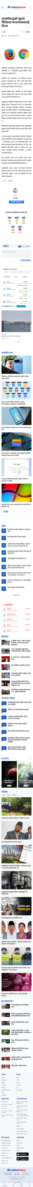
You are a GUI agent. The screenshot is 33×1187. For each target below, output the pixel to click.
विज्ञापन (18, 1146)
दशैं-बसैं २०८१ (5, 1163)
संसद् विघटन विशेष (6, 1146)
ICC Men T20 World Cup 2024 (7, 1105)
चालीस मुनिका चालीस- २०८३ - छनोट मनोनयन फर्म (22, 1115)
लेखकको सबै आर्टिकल (16, 202)
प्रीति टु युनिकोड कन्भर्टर (21, 1131)
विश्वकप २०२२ (5, 1161)
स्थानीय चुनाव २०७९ (6, 1151)
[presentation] (15, 342)
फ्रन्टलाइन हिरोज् (20, 1129)
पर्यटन (17, 1080)
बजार (17, 1078)
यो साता (8, 795)
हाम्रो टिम (18, 1141)
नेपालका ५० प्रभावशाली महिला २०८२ (21, 1102)
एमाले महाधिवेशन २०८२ (7, 1158)
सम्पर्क (17, 1151)
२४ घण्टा (3, 795)
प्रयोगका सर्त (19, 1143)
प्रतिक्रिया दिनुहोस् (25, 260)
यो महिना (14, 795)
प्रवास (3, 1093)
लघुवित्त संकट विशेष (6, 1143)
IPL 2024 (4, 1108)
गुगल (4, 181)
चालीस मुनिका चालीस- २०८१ (21, 1123)
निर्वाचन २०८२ (5, 1156)
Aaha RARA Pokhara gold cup (7, 1111)
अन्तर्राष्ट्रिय (4, 1095)
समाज (3, 1078)
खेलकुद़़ (3, 1088)
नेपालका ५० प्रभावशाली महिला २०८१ (21, 1107)
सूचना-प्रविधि (19, 1090)
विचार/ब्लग (4, 1080)
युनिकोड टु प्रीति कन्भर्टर (21, 1134)
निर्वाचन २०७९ (5, 1153)
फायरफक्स (10, 181)
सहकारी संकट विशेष (6, 1141)
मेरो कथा (18, 1126)
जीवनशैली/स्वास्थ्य (6, 1090)
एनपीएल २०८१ (5, 1102)
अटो (17, 1088)
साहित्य (3, 1083)
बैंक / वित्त (18, 1085)
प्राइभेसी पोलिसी (20, 1148)
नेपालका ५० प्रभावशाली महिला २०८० (21, 1111)
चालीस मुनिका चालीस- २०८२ (21, 1119)
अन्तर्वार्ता (3, 1085)
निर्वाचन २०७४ (5, 1148)
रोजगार (18, 1083)
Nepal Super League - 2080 (7, 1116)
